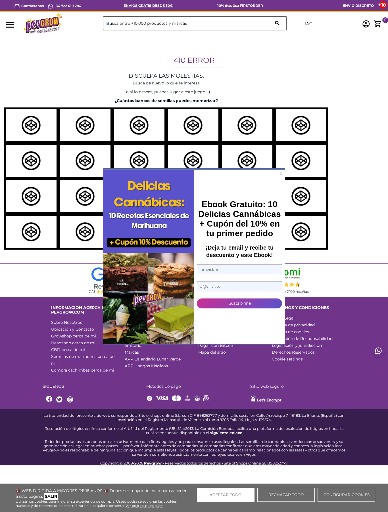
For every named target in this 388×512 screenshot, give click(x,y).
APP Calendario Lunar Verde (153, 359)
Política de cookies (290, 331)
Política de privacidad (293, 324)
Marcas (132, 352)
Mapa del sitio (212, 352)
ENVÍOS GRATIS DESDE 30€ (148, 5)
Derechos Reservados (293, 352)
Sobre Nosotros (66, 322)
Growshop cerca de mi (73, 336)
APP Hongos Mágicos (146, 365)
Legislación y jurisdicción (297, 345)
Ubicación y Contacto (72, 329)
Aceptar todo (225, 494)
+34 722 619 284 (67, 6)
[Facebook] (49, 399)
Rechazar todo (286, 494)
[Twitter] (60, 399)
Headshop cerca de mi (73, 342)
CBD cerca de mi (68, 349)
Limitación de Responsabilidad (302, 338)
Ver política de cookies (144, 505)
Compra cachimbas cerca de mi (82, 370)
